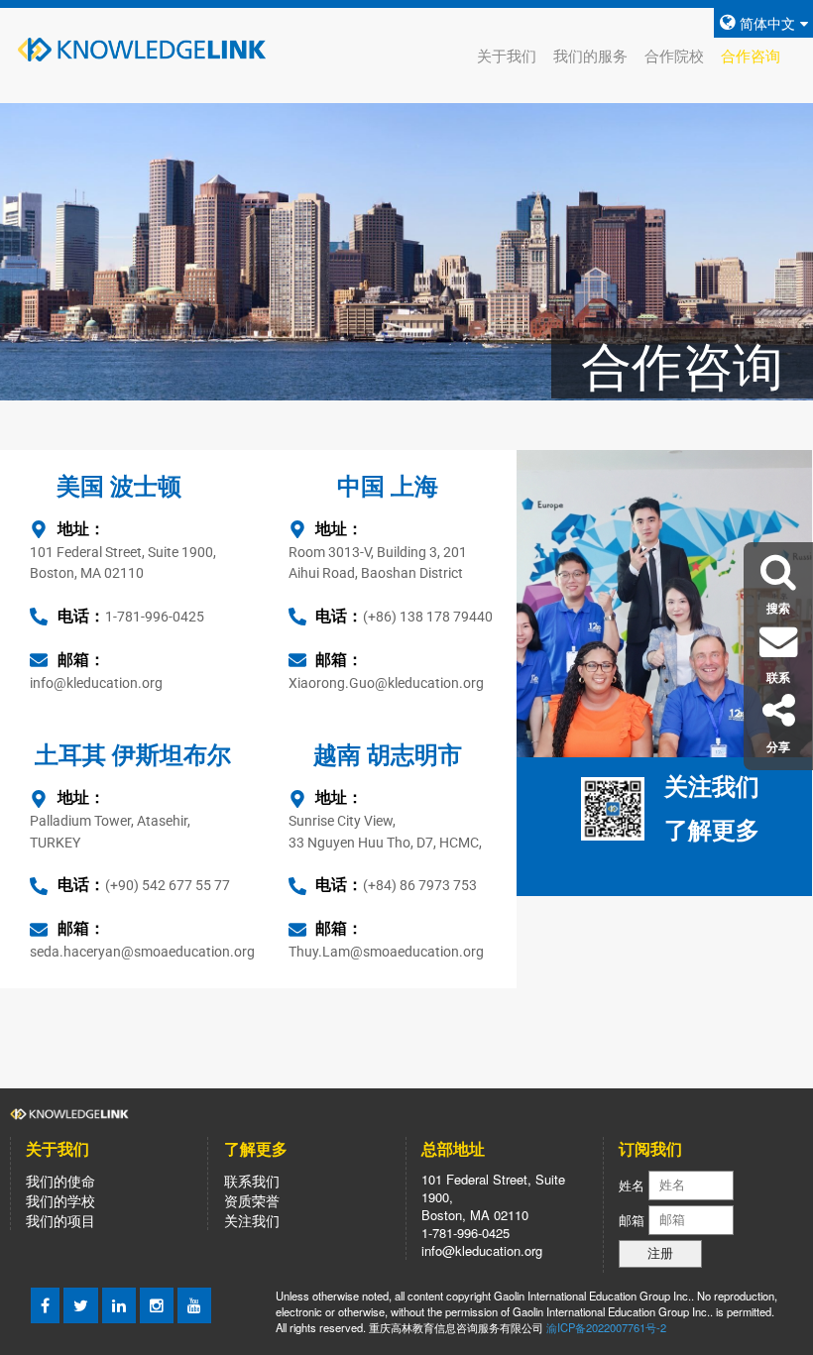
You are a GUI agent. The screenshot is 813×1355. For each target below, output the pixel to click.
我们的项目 (60, 1220)
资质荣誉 (252, 1200)
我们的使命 (60, 1180)
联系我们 (252, 1180)
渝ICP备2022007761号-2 (606, 1327)
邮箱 (633, 1218)
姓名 (631, 1184)
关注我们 (252, 1220)
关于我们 (506, 55)
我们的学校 (60, 1200)
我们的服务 (590, 55)
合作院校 (674, 55)
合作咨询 (750, 55)
